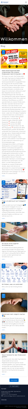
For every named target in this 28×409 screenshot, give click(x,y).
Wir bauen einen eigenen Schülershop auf (10, 244)
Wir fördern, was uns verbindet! (12, 284)
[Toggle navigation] (26, 2)
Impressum (24, 407)
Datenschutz (19, 407)
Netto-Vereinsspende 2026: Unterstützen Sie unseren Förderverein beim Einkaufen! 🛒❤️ (13, 72)
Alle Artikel (14, 380)
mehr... (4, 176)
